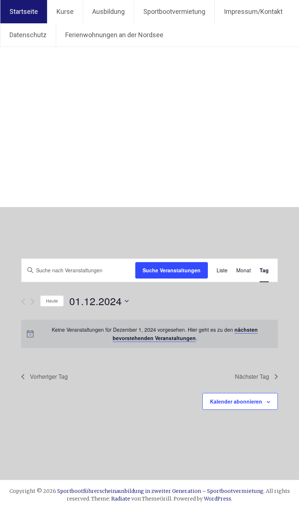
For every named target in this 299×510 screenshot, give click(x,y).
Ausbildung (108, 11)
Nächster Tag (252, 376)
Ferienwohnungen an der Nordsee (114, 35)
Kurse (65, 11)
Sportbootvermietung (174, 11)
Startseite (23, 11)
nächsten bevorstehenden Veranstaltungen (185, 334)
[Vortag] (23, 301)
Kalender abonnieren (236, 401)
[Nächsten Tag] (33, 301)
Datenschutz (28, 35)
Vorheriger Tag (49, 376)
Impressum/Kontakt (253, 11)
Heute (52, 300)
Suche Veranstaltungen (172, 270)
